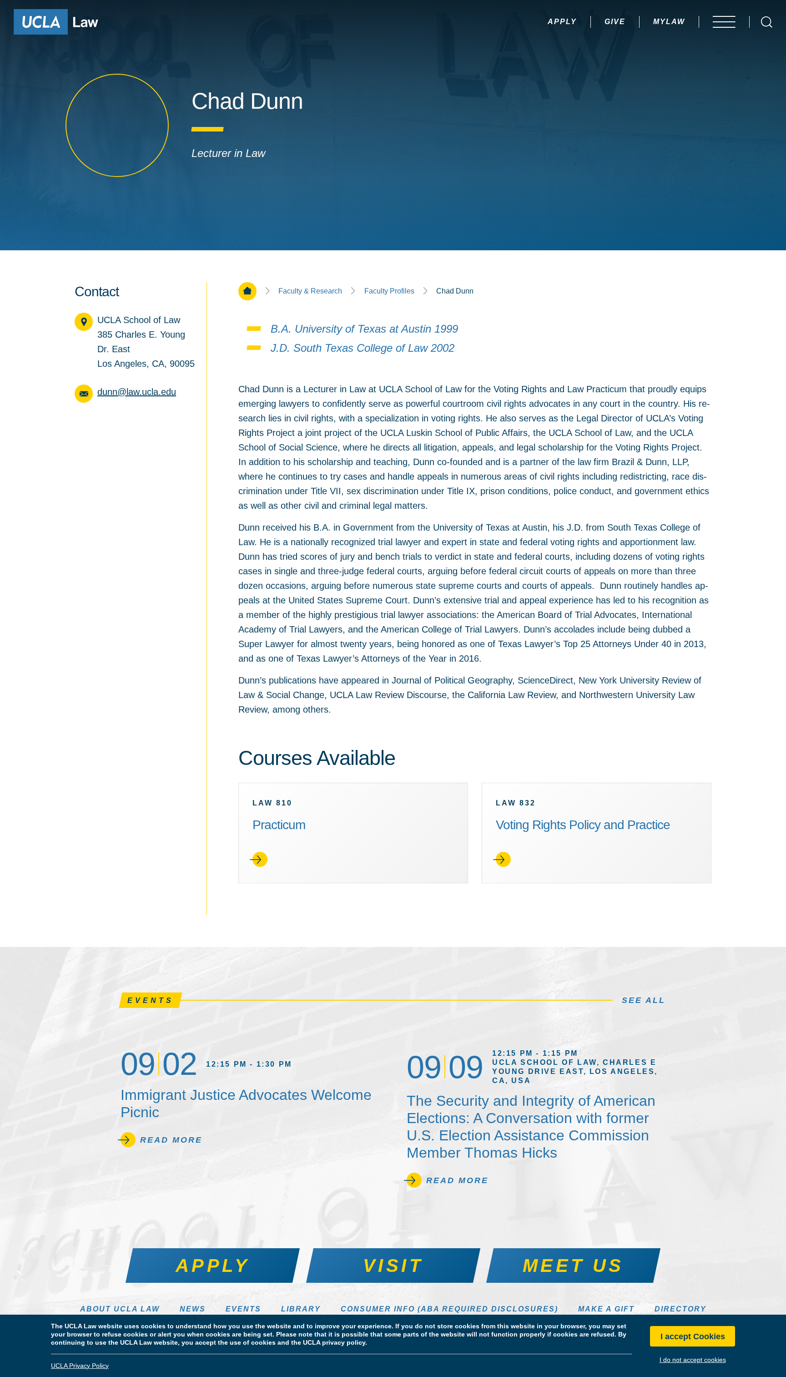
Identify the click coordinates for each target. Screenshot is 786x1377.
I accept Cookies (692, 1336)
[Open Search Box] (766, 22)
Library (301, 1309)
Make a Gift (606, 1309)
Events (243, 1309)
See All (643, 1000)
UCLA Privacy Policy (80, 1365)
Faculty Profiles (389, 291)
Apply (562, 21)
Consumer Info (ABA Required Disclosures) (449, 1309)
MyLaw (669, 21)
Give (615, 21)
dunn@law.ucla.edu (136, 392)
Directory (680, 1309)
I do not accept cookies (693, 1359)
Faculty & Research (310, 291)
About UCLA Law (120, 1309)
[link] (353, 833)
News (193, 1309)
